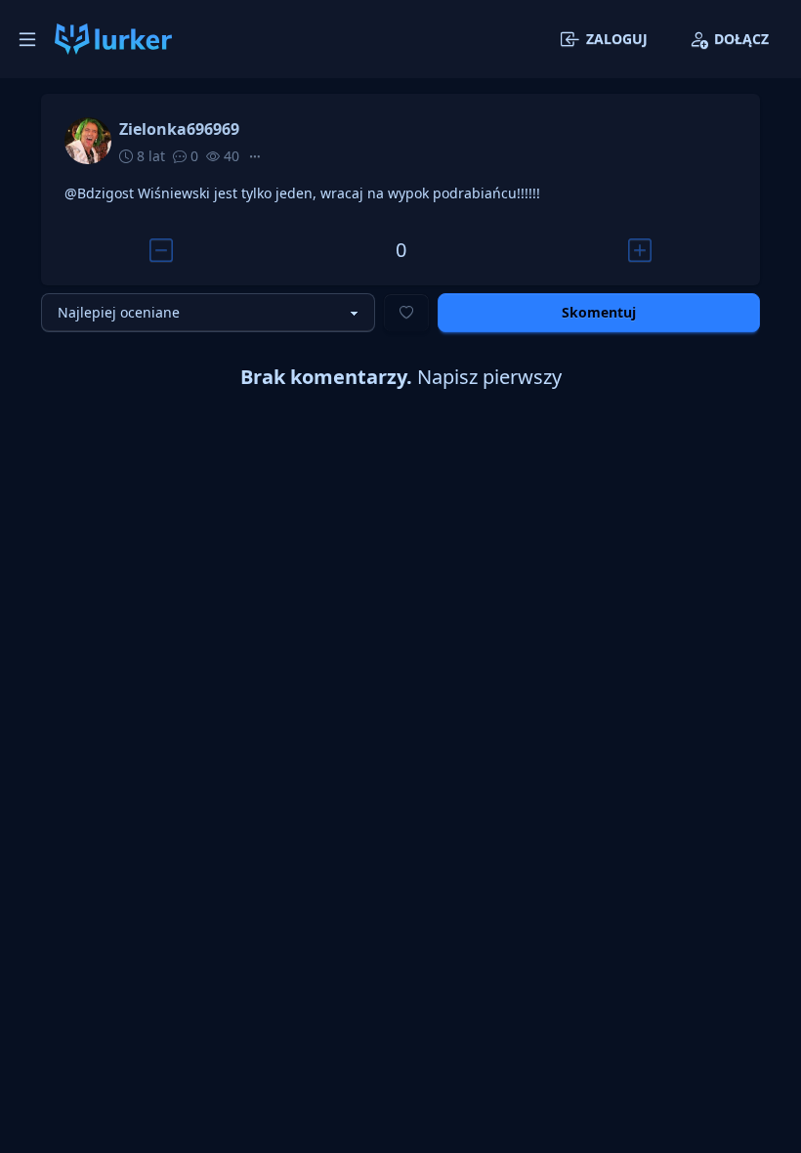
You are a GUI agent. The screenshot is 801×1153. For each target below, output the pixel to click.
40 (229, 156)
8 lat (149, 156)
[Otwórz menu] (27, 39)
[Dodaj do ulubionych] (406, 312)
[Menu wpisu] (255, 156)
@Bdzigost (99, 193)
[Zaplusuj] (640, 250)
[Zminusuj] (160, 250)
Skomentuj (599, 312)
